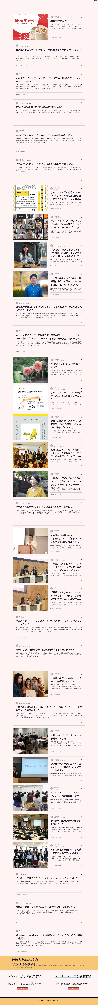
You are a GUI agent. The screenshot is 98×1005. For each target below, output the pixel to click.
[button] (83, 9)
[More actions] (82, 17)
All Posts (15, 9)
